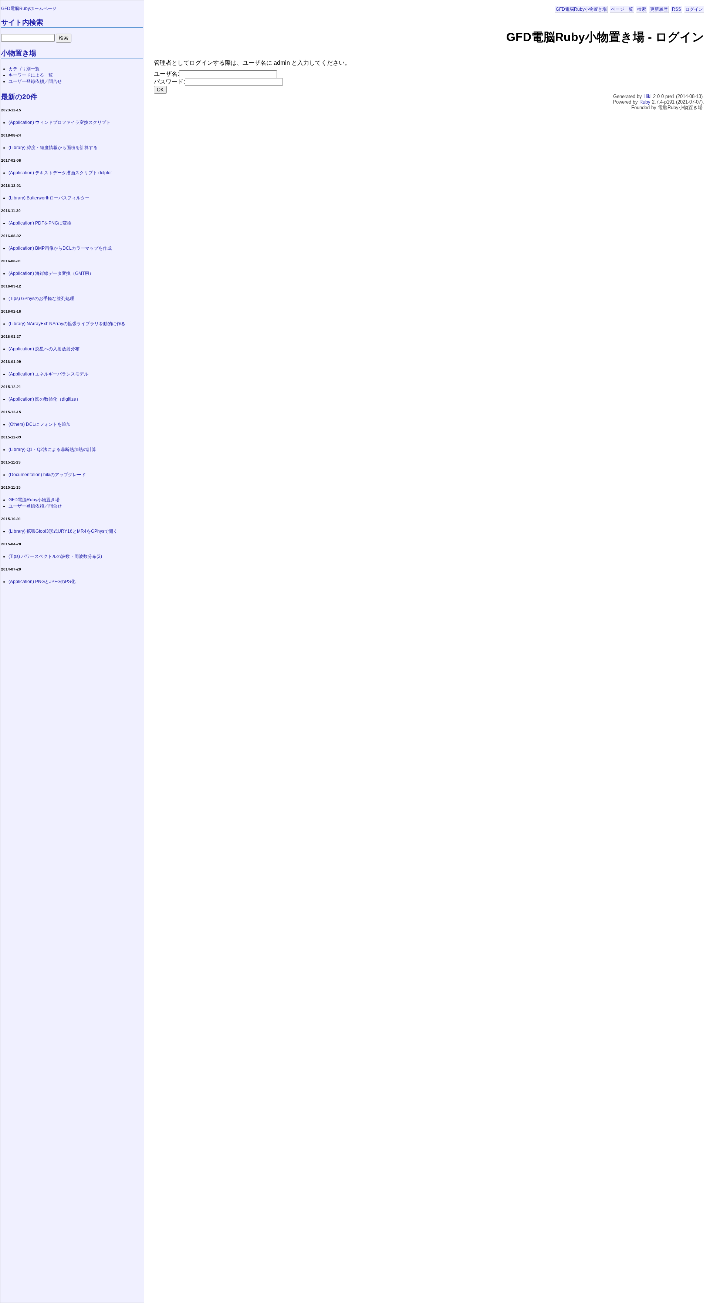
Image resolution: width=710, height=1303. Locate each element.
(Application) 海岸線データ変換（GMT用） (51, 273)
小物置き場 (18, 53)
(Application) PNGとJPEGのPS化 (42, 581)
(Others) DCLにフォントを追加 (40, 424)
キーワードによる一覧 (31, 75)
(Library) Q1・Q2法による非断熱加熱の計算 (52, 449)
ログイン (694, 9)
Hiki (647, 96)
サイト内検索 (22, 22)
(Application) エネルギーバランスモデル (48, 374)
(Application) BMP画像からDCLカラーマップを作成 (60, 248)
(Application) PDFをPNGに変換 (40, 223)
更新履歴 (659, 9)
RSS (676, 9)
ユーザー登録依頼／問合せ (35, 81)
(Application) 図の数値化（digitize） (45, 399)
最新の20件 (19, 97)
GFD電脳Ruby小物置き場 (581, 9)
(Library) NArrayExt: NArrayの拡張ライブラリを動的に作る (67, 323)
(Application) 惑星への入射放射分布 (44, 348)
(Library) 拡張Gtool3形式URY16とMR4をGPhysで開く (63, 531)
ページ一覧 (622, 9)
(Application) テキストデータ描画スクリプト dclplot (60, 172)
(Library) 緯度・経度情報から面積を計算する (53, 147)
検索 (641, 9)
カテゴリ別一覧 (24, 68)
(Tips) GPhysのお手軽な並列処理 (41, 298)
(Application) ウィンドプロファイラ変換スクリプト (60, 122)
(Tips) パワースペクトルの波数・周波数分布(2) (55, 556)
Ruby (644, 102)
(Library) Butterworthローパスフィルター (49, 198)
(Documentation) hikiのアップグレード (47, 474)
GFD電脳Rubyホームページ (29, 8)
